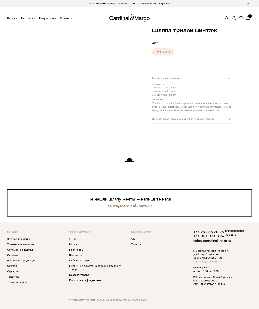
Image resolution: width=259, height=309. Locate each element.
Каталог (12, 18)
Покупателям (47, 18)
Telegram (137, 244)
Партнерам (28, 18)
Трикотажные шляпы (20, 244)
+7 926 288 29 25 (208, 232)
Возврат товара (79, 275)
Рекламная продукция (21, 260)
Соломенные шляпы (20, 250)
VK (133, 239)
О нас (72, 239)
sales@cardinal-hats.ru (129, 206)
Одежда (12, 271)
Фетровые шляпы (18, 239)
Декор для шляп (17, 282)
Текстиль (13, 276)
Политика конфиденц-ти (85, 280)
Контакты (66, 18)
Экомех (12, 266)
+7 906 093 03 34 (209, 236)
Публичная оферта (81, 260)
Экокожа (12, 255)
